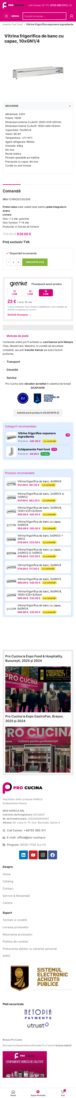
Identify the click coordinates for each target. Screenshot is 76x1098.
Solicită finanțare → (19, 314)
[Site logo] (14, 5)
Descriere (38, 105)
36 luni (45, 292)
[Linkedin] (23, 854)
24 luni (30, 292)
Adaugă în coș (35, 262)
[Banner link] (38, 689)
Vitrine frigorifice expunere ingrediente (49, 24)
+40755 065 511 (35, 830)
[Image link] (22, 787)
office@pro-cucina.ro (31, 837)
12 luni (14, 292)
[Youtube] (33, 854)
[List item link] (38, 874)
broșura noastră (63, 1045)
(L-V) (61, 5)
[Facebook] (52, 854)
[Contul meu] (71, 16)
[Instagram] (43, 854)
